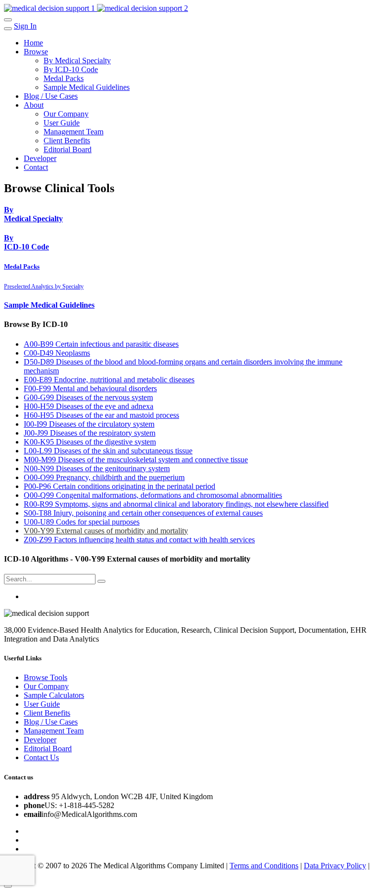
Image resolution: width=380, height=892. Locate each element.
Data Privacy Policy (335, 865)
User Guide (62, 123)
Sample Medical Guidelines (87, 87)
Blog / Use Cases (51, 96)
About (34, 105)
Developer (40, 158)
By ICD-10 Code (71, 69)
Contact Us (41, 757)
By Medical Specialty (77, 60)
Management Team (73, 131)
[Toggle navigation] (8, 19)
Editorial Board (68, 149)
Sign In (25, 26)
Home (33, 43)
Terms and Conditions (264, 865)
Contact (36, 167)
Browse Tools (45, 677)
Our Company (66, 114)
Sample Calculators (54, 695)
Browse (36, 51)
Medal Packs (64, 78)
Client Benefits (67, 140)
